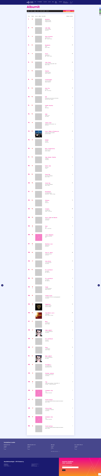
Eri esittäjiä (49, 269)
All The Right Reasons (48, 193)
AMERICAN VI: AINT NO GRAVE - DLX (50, 124)
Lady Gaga (47, 28)
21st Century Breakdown (49, 175)
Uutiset (60, 1)
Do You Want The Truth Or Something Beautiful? (52, 297)
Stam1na (47, 71)
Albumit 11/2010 (99, 285)
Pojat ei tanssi (47, 218)
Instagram (5, 446)
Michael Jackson (49, 373)
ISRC (53, 1)
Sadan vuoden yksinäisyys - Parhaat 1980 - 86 (52, 383)
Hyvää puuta (47, 314)
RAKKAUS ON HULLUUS (48, 236)
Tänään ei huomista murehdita (50, 132)
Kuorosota (46, 340)
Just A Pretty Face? (48, 262)
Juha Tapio (48, 62)
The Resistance (47, 322)
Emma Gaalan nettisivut (54, 451)
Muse (46, 321)
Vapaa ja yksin (47, 55)
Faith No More (49, 399)
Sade (46, 114)
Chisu (46, 53)
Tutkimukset (39, 1)
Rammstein (47, 304)
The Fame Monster (48, 29)
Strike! (46, 46)
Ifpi (35, 1)
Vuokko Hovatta (49, 105)
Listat (49, 1)
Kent (46, 226)
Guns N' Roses (49, 252)
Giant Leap (48, 165)
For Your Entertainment (49, 331)
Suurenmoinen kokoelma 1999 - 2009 (50, 63)
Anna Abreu (48, 261)
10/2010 (68, 11)
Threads (5, 449)
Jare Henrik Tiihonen (48, 288)
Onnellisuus (47, 158)
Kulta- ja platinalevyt (65, 2)
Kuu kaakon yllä (47, 210)
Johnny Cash (48, 122)
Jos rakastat (47, 271)
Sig (46, 382)
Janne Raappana (49, 234)
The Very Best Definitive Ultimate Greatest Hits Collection (54, 401)
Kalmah (47, 140)
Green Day (47, 174)
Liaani (46, 106)
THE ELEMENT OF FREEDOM (49, 409)
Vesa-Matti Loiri (49, 313)
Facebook (5, 447)
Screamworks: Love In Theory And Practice (51, 98)
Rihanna (47, 200)
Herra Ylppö (48, 217)
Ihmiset (55, 217)
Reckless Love (49, 244)
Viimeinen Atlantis (48, 72)
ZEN (46, 391)
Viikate (47, 209)
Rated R (46, 201)
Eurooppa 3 (48, 364)
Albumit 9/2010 (2, 285)
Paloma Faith (48, 295)
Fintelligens (48, 79)
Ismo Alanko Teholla (50, 157)
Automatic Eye (49, 390)
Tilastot (45, 1)
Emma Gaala (56, 2)
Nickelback (48, 191)
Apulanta (47, 19)
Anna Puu (47, 88)
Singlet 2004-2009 (48, 20)
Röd (45, 227)
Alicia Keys (48, 408)
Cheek (46, 287)
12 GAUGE (46, 141)
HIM (46, 97)
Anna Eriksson (49, 36)
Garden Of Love (47, 37)
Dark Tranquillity (50, 148)
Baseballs (47, 45)
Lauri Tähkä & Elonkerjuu (52, 131)
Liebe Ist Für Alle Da (48, 305)
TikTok (52, 447)
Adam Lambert (48, 330)
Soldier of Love (47, 115)
